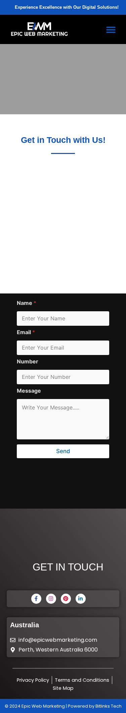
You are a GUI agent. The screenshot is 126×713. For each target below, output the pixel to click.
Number (27, 361)
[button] (111, 29)
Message (29, 391)
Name (26, 303)
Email (26, 332)
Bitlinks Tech (108, 706)
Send (63, 451)
